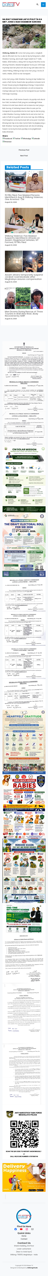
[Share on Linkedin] (36, 138)
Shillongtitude (32, 1268)
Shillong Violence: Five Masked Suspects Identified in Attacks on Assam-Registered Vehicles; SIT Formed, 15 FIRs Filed (22, 239)
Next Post (24, 156)
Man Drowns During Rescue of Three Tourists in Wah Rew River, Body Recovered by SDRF (24, 313)
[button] (37, 4)
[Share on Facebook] (7, 138)
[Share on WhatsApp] (26, 138)
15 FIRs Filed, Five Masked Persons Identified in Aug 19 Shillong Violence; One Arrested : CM (24, 197)
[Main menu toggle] (43, 4)
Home (24, 1236)
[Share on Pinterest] (7, 142)
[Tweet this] (17, 138)
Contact (24, 1239)
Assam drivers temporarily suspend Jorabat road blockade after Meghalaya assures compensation (24, 276)
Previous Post (24, 150)
